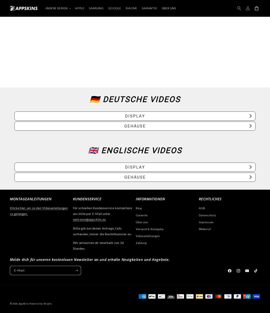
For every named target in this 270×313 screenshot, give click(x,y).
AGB (202, 208)
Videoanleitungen (148, 236)
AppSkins (24, 303)
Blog (139, 208)
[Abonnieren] (76, 270)
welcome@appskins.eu (89, 219)
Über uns (142, 222)
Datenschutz (207, 215)
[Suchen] (239, 8)
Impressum (206, 222)
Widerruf (205, 229)
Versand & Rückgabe (150, 229)
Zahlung (141, 243)
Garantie (142, 215)
